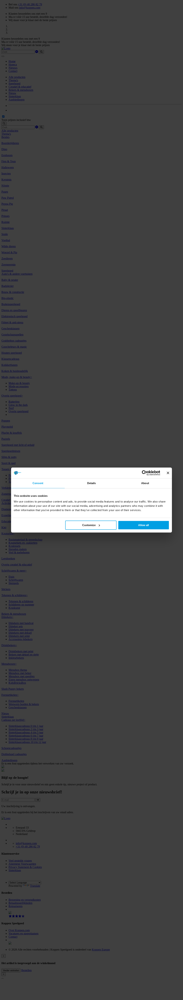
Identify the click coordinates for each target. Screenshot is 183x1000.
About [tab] (145, 483)
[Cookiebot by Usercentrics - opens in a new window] (144, 473)
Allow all (143, 525)
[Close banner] (168, 473)
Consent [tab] (38, 483)
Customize (89, 525)
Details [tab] (91, 483)
